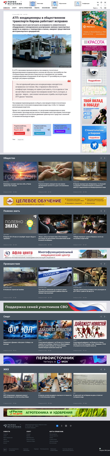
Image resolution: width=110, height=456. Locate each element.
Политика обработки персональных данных (68, 449)
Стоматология (53, 439)
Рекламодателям (44, 449)
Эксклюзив (6, 441)
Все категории (53, 443)
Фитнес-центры (53, 434)
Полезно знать (11, 211)
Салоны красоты (54, 435)
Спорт (6, 316)
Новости (6, 431)
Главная (28, 434)
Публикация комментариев (54, 449)
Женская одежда (54, 441)
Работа (5, 439)
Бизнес (5, 443)
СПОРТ (5, 435)
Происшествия (11, 263)
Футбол (28, 435)
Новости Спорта (30, 439)
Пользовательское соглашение (14, 449)
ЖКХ (6, 369)
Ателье (51, 437)
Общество (20, 139)
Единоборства (30, 437)
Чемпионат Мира (30, 441)
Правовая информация (26, 449)
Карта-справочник (8, 437)
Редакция (36, 449)
